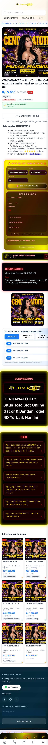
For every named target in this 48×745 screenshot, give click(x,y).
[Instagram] (10, 699)
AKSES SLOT (11, 337)
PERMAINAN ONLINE (27, 336)
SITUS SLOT (43, 24)
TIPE (31, 169)
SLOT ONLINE (28, 18)
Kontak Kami (7, 716)
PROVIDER (12, 169)
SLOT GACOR (31, 24)
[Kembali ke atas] (43, 727)
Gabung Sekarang (33, 154)
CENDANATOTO (11, 18)
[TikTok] (16, 699)
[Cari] (5, 12)
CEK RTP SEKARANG (27, 186)
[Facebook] (4, 699)
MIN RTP (11, 177)
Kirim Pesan (13, 688)
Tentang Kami (8, 711)
